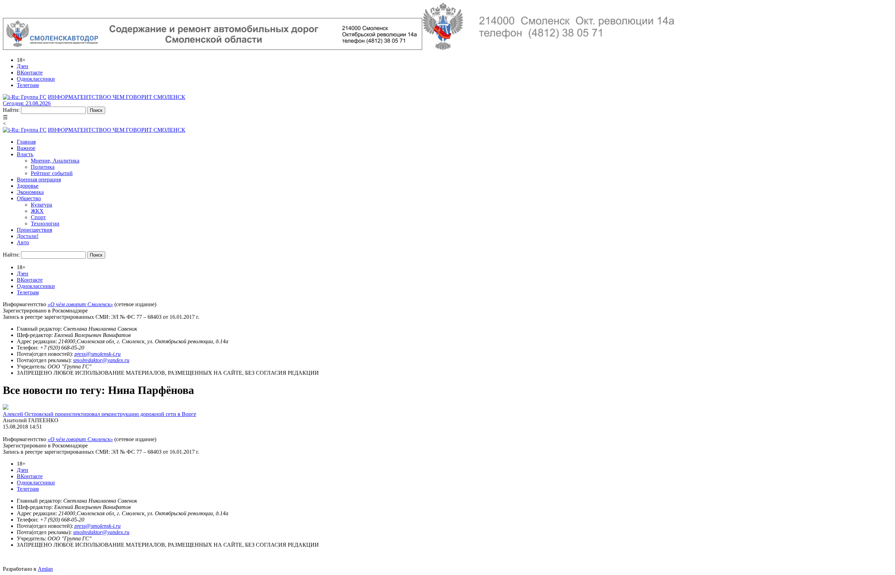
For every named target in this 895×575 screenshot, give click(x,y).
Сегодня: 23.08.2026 (27, 103)
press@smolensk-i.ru (97, 354)
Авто (23, 242)
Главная (26, 142)
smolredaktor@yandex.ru (101, 360)
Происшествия (34, 230)
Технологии (45, 224)
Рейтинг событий (52, 173)
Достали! (27, 236)
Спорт (38, 217)
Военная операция (39, 179)
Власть (25, 154)
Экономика (30, 192)
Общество (29, 198)
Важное (26, 148)
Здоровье (27, 186)
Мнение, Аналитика (55, 161)
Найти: (11, 110)
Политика (43, 167)
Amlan (45, 569)
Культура (41, 205)
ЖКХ (37, 211)
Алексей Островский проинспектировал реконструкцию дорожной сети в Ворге (99, 414)
